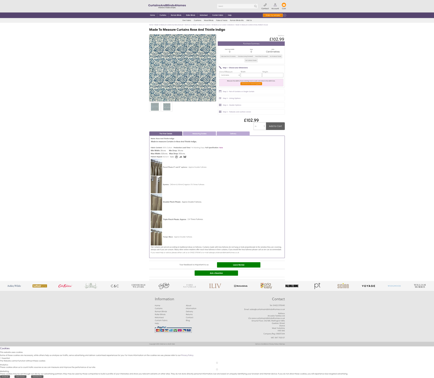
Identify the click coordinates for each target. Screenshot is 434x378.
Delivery (233, 133)
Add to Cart (275, 126)
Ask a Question (216, 273)
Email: (246, 309)
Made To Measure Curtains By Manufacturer (168, 25)
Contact (278, 298)
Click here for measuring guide (251, 84)
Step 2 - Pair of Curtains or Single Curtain (238, 91)
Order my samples (273, 15)
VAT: (272, 337)
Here (221, 147)
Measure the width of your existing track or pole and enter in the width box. (251, 81)
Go (255, 6)
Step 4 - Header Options (232, 105)
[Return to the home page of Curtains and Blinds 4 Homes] (167, 6)
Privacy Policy (187, 355)
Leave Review (238, 264)
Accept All (5, 376)
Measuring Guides (199, 133)
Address (281, 313)
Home (151, 25)
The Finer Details (165, 133)
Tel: (271, 305)
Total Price (281, 36)
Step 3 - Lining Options (232, 98)
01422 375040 (279, 305)
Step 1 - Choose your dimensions (235, 67)
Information (164, 298)
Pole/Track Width (229, 49)
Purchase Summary (251, 43)
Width (243, 71)
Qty (256, 126)
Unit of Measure (225, 71)
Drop (251, 49)
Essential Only (37, 376)
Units (272, 49)
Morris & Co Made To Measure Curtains (197, 25)
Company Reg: (269, 333)
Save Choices (20, 376)
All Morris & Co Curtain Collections (223, 25)
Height (265, 71)
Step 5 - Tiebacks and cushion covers (237, 112)
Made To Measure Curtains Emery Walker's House (252, 25)
